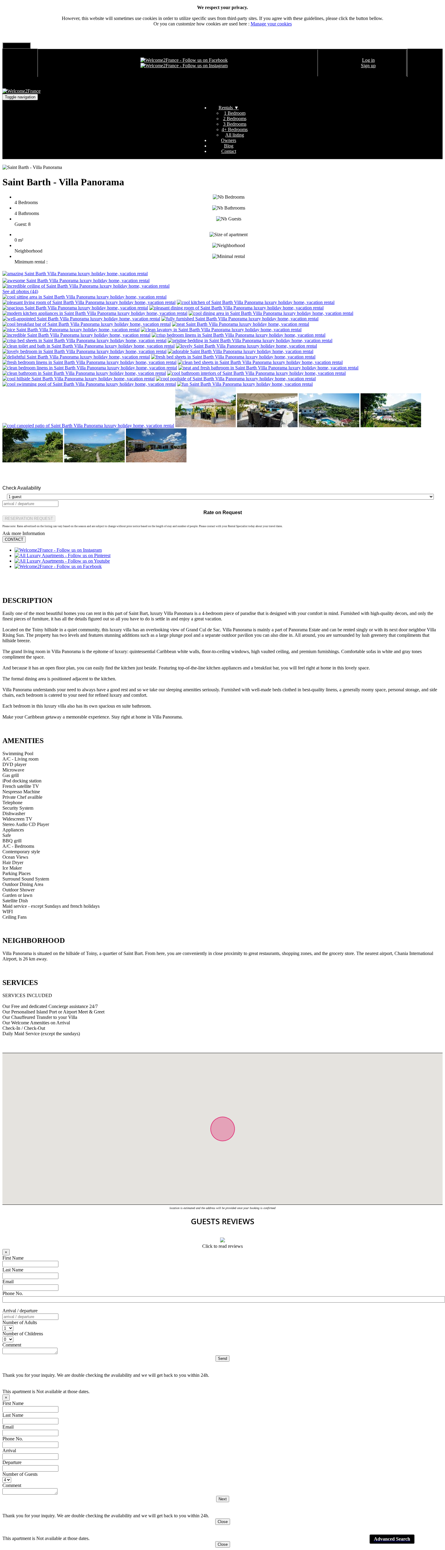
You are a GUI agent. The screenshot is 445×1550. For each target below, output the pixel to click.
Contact (228, 151)
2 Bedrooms (234, 118)
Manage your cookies (271, 23)
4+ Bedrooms (235, 129)
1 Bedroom (235, 113)
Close (223, 1521)
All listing (234, 134)
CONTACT (14, 539)
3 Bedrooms (234, 124)
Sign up (368, 65)
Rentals (229, 107)
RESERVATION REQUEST (29, 518)
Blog (228, 145)
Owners (228, 140)
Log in (368, 60)
